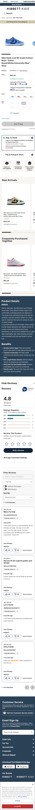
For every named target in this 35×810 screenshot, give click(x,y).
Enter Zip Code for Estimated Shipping (16, 146)
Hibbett (5, 1)
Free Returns (5, 129)
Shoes (3, 17)
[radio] (12, 96)
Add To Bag (18, 124)
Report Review (27, 550)
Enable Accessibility (29, 1)
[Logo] (18, 8)
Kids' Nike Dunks (18, 17)
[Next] (34, 22)
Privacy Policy (15, 726)
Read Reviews (23, 70)
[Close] (33, 784)
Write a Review (18, 450)
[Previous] (30, 22)
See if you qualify (20, 90)
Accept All (17, 806)
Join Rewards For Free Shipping (16, 22)
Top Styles (9, 17)
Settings (17, 801)
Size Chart (16, 113)
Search (9, 13)
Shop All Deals (16, 4)
